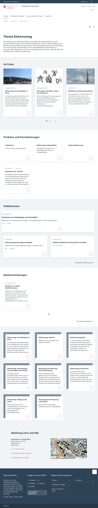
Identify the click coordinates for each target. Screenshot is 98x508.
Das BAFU (79, 480)
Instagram (32, 483)
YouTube (41, 483)
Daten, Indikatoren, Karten (58, 490)
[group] (17, 93)
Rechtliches (6, 505)
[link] (17, 346)
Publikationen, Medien (59, 484)
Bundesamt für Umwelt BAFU (30, 6)
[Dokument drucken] (90, 26)
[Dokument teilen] (93, 26)
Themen (54, 480)
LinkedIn (32, 486)
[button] (6, 16)
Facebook (32, 480)
